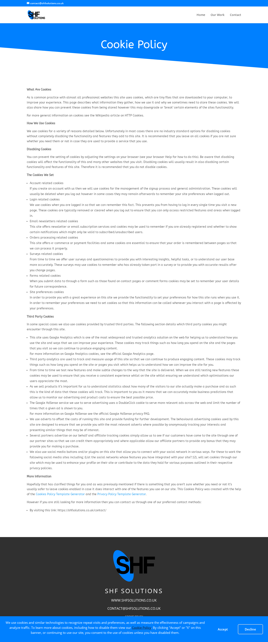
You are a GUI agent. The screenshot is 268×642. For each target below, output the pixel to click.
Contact (235, 15)
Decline (250, 629)
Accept (223, 629)
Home (201, 15)
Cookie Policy (141, 627)
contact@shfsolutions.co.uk (134, 608)
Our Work (217, 15)
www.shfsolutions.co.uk (134, 600)
